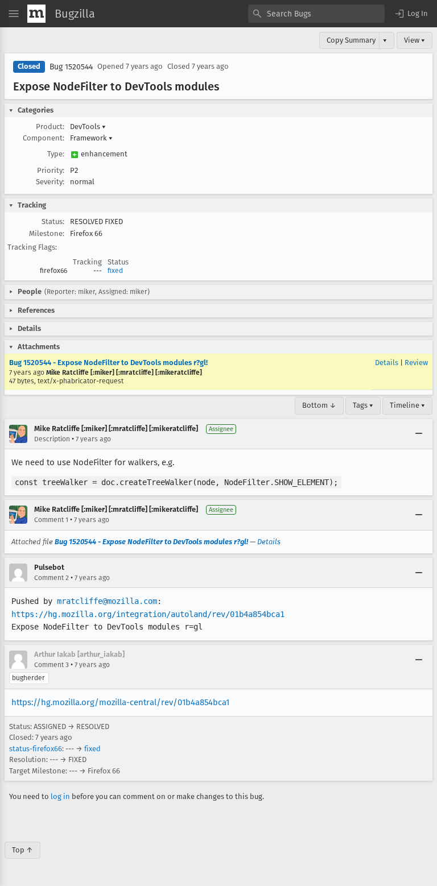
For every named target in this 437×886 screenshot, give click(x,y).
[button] (410, 14)
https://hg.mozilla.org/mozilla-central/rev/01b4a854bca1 (120, 702)
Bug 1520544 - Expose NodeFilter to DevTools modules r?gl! (108, 362)
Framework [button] (91, 138)
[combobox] (316, 14)
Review (416, 362)
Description (52, 439)
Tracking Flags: (32, 247)
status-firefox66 (35, 748)
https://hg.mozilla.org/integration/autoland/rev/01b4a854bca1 (148, 614)
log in (60, 796)
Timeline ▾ (407, 405)
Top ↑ (22, 850)
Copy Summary (351, 40)
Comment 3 (51, 665)
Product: (50, 126)
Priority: (50, 170)
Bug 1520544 (71, 67)
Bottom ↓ (319, 405)
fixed (115, 271)
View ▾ (414, 40)
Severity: (50, 181)
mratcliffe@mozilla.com (107, 601)
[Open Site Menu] (14, 14)
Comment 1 (51, 520)
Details (386, 362)
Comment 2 (51, 578)
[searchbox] (316, 14)
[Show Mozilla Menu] (36, 14)
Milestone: (46, 233)
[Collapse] (419, 434)
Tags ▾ (363, 405)
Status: (53, 221)
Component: (43, 138)
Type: (55, 154)
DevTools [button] (88, 126)
